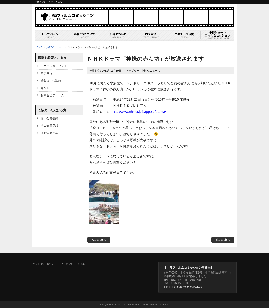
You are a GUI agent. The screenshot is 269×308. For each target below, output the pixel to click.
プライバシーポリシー (44, 264)
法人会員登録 (49, 125)
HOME (38, 47)
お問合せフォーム (52, 95)
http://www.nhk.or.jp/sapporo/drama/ (139, 112)
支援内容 (46, 73)
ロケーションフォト (54, 66)
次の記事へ (98, 239)
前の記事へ (222, 239)
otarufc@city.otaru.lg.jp (188, 286)
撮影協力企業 (49, 133)
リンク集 (80, 264)
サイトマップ (66, 264)
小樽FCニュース (55, 47)
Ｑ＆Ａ (45, 88)
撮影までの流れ (51, 80)
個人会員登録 (49, 118)
